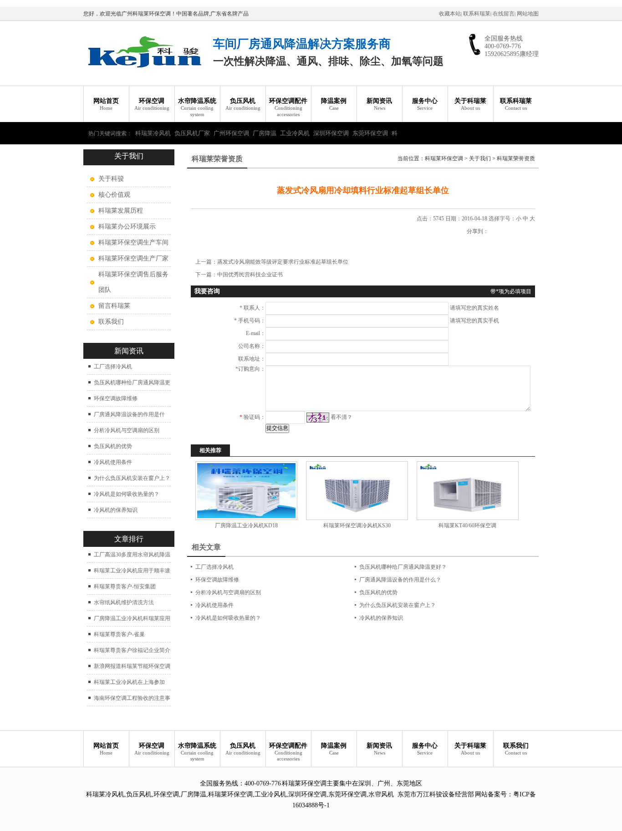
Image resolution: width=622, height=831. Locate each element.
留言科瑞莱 (114, 305)
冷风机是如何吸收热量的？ (126, 494)
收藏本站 (450, 13)
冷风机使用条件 (113, 462)
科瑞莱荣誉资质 (516, 158)
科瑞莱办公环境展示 (127, 226)
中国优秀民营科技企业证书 (250, 274)
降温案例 (334, 104)
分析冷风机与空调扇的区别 (126, 430)
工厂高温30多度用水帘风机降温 (132, 554)
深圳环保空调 (331, 133)
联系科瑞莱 (476, 13)
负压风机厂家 (192, 133)
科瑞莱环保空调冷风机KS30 (357, 525)
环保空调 (151, 104)
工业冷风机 (295, 133)
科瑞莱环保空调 (444, 158)
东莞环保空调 (370, 133)
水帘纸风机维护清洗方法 (124, 602)
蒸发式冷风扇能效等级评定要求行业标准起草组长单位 (282, 262)
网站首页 (106, 104)
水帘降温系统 (197, 107)
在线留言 (504, 13)
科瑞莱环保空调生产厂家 (133, 258)
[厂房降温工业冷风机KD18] (246, 490)
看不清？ (341, 417)
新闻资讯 (379, 104)
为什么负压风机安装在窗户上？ (132, 478)
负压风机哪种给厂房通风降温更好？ (403, 567)
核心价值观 (114, 194)
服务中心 (425, 104)
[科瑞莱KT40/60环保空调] (467, 490)
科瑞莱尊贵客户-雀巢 (119, 634)
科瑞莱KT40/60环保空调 (467, 525)
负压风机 (242, 104)
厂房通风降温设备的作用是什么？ (400, 579)
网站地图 (528, 13)
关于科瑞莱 (470, 104)
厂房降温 (264, 133)
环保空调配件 (288, 107)
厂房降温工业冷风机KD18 (246, 525)
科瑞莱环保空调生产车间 (133, 242)
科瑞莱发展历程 (120, 210)
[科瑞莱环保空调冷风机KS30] (356, 490)
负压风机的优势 (113, 446)
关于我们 (480, 158)
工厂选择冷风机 (113, 366)
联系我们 (111, 321)
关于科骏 (111, 178)
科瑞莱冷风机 (153, 133)
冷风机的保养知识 (116, 510)
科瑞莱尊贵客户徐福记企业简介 (132, 650)
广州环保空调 (231, 133)
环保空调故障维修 (116, 398)
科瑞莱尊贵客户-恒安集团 (125, 586)
